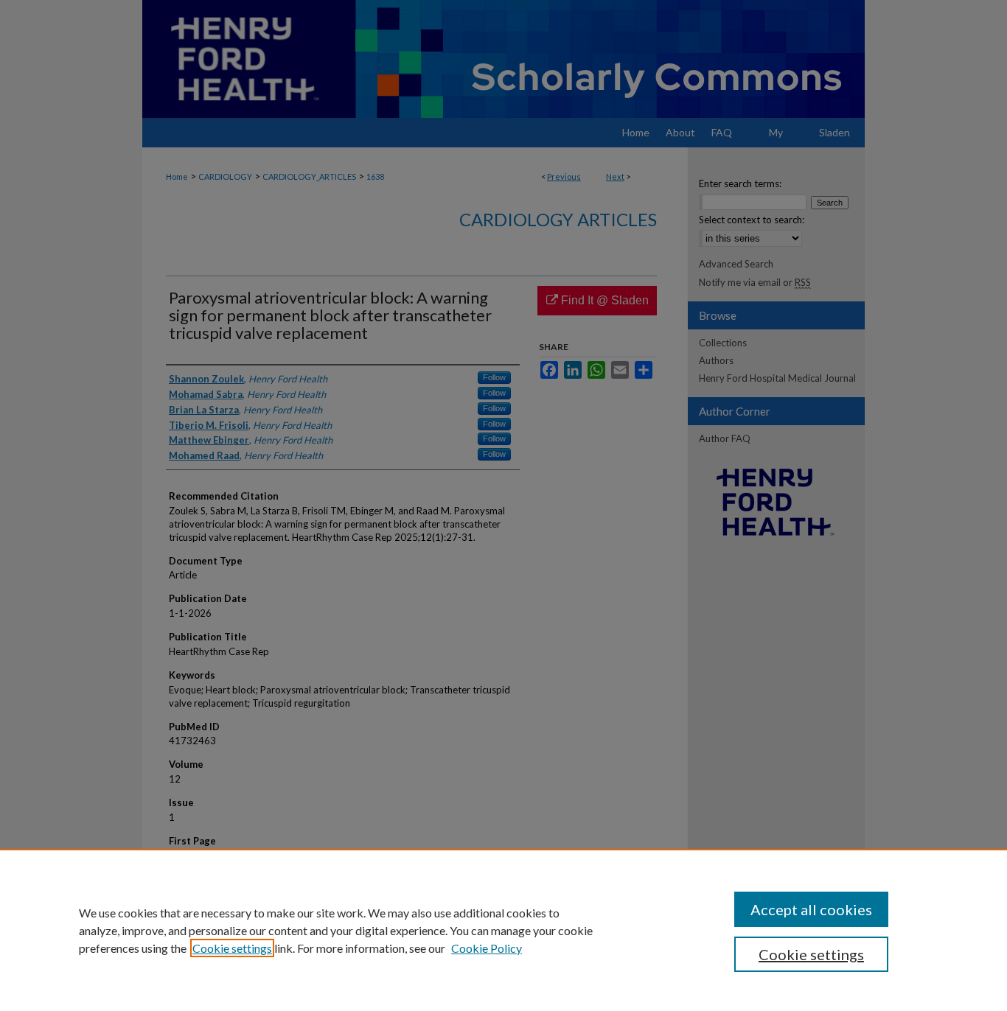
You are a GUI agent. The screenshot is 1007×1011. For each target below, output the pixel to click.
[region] (503, 930)
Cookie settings (232, 948)
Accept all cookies (811, 909)
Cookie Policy (486, 948)
